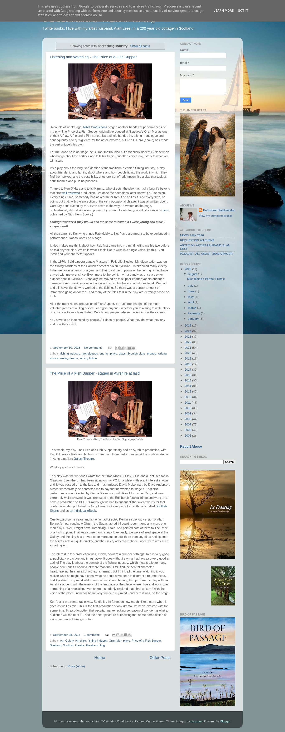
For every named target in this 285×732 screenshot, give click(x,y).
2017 (188, 369)
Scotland (55, 645)
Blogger (225, 721)
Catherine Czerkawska (219, 210)
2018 (188, 364)
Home (99, 657)
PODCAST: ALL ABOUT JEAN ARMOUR (206, 253)
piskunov (196, 721)
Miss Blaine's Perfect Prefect (206, 278)
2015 (188, 380)
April (191, 302)
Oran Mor (115, 640)
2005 (188, 435)
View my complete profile (215, 215)
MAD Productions (95, 127)
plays (122, 353)
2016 (188, 375)
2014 (188, 386)
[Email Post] (110, 347)
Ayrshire (80, 640)
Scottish (68, 645)
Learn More (224, 11)
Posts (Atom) (76, 666)
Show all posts (140, 46)
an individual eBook (83, 510)
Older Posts (160, 657)
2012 (188, 397)
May (191, 296)
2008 (188, 419)
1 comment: (92, 634)
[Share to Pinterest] (133, 348)
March (192, 307)
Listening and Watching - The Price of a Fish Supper (93, 57)
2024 (188, 331)
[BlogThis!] (121, 348)
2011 (188, 402)
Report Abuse (191, 446)
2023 (188, 336)
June (191, 291)
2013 (188, 391)
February (194, 313)
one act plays (108, 353)
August (193, 274)
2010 (188, 408)
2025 (188, 325)
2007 (188, 424)
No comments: (94, 347)
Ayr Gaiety (67, 640)
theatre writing (95, 645)
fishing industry (70, 353)
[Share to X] (125, 348)
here (166, 210)
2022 (188, 342)
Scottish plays (136, 353)
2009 (188, 413)
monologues (90, 353)
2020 (188, 353)
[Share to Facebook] (129, 348)
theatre (151, 353)
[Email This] (117, 348)
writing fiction (88, 358)
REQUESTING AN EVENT (197, 240)
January (193, 318)
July (191, 285)
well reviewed (71, 193)
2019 (188, 358)
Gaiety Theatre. (85, 458)
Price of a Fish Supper (146, 640)
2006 (188, 430)
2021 (188, 347)
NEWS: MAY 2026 (192, 235)
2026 (188, 269)
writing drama (69, 358)
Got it (243, 11)
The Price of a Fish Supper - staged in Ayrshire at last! (95, 373)
